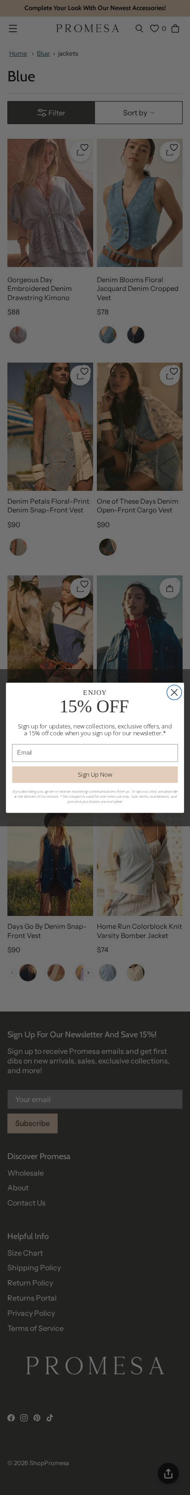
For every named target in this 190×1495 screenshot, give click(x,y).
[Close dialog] (174, 692)
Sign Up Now (95, 774)
